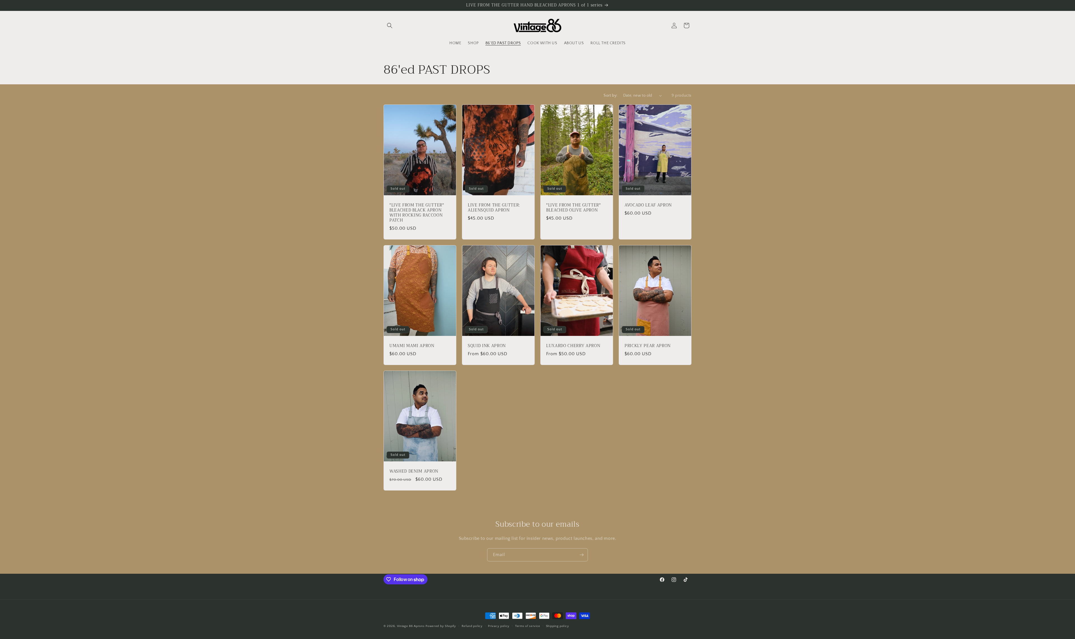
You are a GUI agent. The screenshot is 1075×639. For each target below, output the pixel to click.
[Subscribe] (581, 554)
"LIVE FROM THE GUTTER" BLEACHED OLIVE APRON (573, 208)
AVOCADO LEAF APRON (648, 205)
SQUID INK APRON (487, 345)
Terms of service (527, 626)
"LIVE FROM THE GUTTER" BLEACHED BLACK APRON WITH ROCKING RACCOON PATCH (416, 213)
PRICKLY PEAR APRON (648, 345)
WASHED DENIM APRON (413, 471)
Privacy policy (499, 626)
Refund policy (472, 626)
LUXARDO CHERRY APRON (573, 345)
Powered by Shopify (441, 626)
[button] (390, 25)
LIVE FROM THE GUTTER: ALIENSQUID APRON (494, 208)
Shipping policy (557, 626)
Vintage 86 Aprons (411, 626)
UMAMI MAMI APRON (411, 345)
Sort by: (610, 95)
